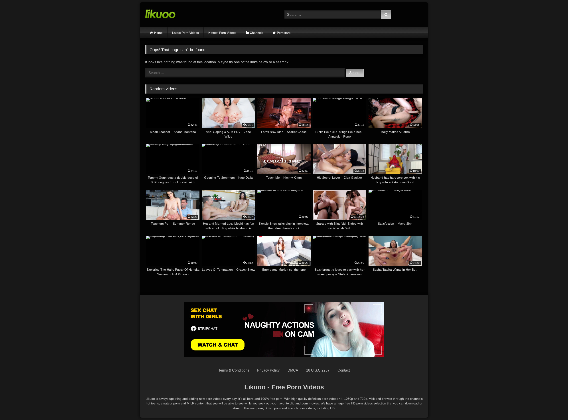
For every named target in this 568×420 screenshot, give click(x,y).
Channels (256, 32)
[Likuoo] (160, 14)
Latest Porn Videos (185, 32)
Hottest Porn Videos (222, 32)
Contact (343, 370)
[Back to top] (554, 406)
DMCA (293, 370)
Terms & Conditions (233, 370)
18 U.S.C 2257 (317, 370)
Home (158, 32)
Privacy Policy (268, 370)
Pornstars (283, 32)
